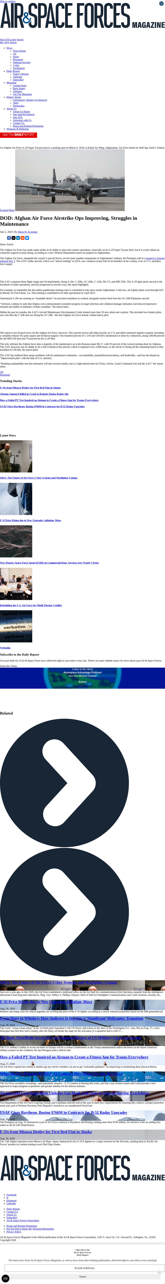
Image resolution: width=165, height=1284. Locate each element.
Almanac (17, 91)
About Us (11, 108)
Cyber (16, 65)
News (9, 48)
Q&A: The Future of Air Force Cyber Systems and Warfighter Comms (38, 477)
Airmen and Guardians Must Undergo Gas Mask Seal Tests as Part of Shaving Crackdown (74, 1093)
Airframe (17, 77)
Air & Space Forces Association (22, 1220)
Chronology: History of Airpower (30, 100)
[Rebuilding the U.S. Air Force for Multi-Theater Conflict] (16, 599)
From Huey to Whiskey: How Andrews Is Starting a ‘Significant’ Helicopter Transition (71, 1018)
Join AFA (5, 39)
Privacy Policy (13, 1231)
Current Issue (19, 85)
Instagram (11, 1200)
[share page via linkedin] (18, 239)
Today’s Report (21, 74)
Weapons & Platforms (17, 129)
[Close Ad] (159, 1272)
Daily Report (13, 71)
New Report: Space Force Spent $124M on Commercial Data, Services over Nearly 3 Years (49, 562)
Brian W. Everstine (27, 232)
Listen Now (83, 687)
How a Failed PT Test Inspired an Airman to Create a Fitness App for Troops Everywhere (74, 1057)
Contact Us (18, 123)
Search (20, 39)
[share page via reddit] (22, 239)
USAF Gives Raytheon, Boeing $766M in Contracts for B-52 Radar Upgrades (63, 1112)
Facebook (11, 1194)
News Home (19, 50)
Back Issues (19, 88)
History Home (13, 97)
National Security (22, 62)
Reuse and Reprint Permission (28, 126)
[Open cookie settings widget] (5, 1278)
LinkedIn (11, 1203)
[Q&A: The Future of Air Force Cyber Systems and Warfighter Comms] (16, 471)
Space (16, 56)
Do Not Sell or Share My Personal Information (30, 1228)
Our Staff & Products (23, 114)
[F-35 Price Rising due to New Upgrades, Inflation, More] (16, 514)
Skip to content (7, 1)
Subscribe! (18, 79)
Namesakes (18, 105)
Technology (19, 68)
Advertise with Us (22, 120)
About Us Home (21, 111)
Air (14, 53)
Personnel (18, 59)
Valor (15, 103)
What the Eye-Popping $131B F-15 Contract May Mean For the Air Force (61, 1073)
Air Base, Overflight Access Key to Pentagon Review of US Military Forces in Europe (70, 1037)
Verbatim (5, 647)
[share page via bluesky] (27, 239)
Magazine (11, 82)
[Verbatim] (16, 641)
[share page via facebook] (9, 239)
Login (13, 39)
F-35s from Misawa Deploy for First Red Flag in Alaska (46, 1132)
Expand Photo (7, 210)
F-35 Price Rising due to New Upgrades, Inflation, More (30, 520)
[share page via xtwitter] (13, 239)
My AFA (4, 42)
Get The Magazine (22, 94)
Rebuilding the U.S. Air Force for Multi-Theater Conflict (31, 605)
